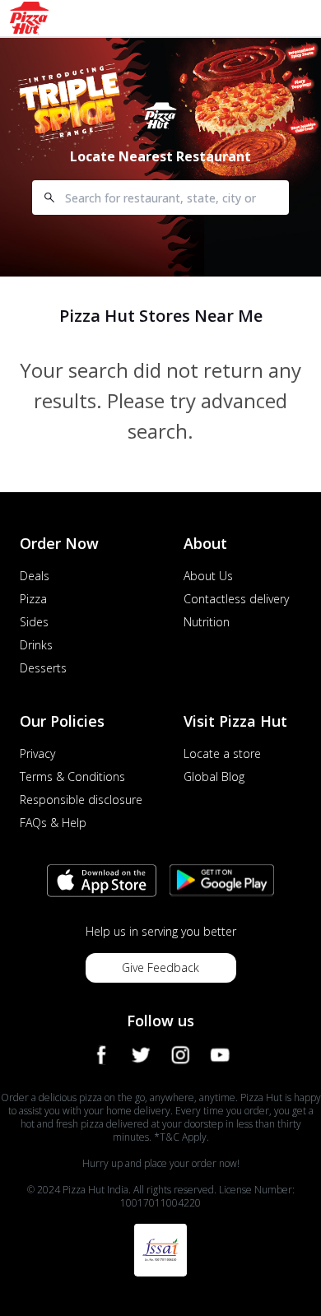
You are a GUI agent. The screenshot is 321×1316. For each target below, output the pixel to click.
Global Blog (214, 776)
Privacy (37, 753)
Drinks (36, 645)
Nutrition (207, 622)
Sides (34, 622)
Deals (34, 576)
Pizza (33, 599)
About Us (208, 576)
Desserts (43, 668)
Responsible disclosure (81, 799)
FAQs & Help (53, 822)
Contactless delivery (236, 599)
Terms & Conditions (72, 776)
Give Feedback (160, 967)
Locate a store (222, 753)
